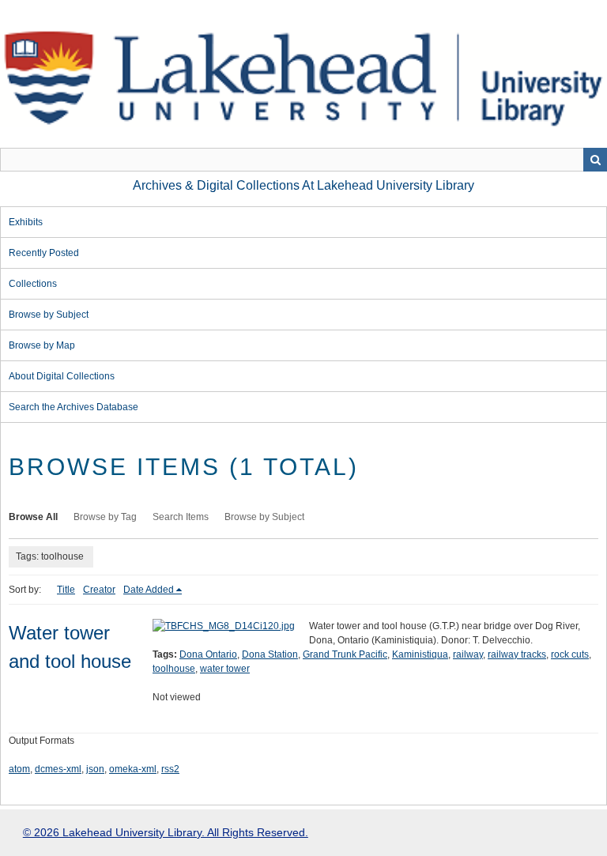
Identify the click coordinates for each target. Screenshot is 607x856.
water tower (225, 668)
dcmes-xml (58, 769)
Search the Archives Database (73, 407)
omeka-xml (132, 769)
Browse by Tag (105, 516)
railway (468, 654)
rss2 (170, 769)
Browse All (33, 516)
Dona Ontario (208, 654)
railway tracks (517, 654)
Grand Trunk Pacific (345, 654)
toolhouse (174, 668)
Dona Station (270, 654)
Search (595, 160)
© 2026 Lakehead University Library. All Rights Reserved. (165, 832)
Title (66, 589)
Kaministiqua (420, 654)
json (95, 769)
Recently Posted (44, 252)
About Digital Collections (62, 376)
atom (19, 769)
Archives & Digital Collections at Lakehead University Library (303, 185)
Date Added (148, 589)
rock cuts (570, 654)
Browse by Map (42, 345)
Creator (99, 589)
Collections (33, 283)
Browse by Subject (49, 314)
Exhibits (26, 222)
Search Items (181, 516)
